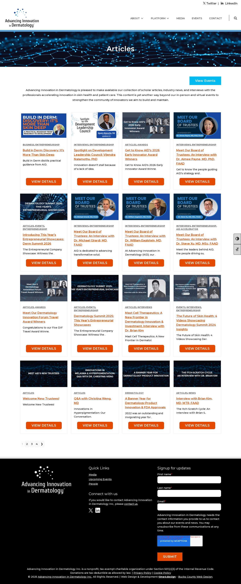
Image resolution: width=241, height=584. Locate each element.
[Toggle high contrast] (237, 239)
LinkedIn (231, 3)
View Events (205, 81)
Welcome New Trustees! (41, 398)
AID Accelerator (187, 229)
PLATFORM (158, 18)
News (192, 393)
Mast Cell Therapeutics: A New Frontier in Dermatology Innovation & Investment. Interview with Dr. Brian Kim (144, 321)
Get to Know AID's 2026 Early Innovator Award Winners (142, 155)
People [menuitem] (93, 483)
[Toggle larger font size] (237, 249)
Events (39, 226)
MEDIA (180, 18)
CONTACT (215, 18)
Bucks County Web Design (195, 576)
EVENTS (197, 18)
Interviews (81, 144)
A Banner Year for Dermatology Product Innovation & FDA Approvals (145, 403)
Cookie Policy (162, 572)
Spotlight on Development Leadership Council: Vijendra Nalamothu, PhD (94, 155)
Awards (142, 144)
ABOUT (135, 18)
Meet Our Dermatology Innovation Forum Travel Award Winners (40, 317)
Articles (130, 144)
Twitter (211, 3)
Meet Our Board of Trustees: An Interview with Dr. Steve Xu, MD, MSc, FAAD (197, 239)
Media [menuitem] (93, 474)
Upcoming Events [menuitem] (100, 479)
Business (28, 144)
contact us (131, 504)
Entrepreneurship (47, 144)
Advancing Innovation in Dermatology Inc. (65, 576)
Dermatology (134, 393)
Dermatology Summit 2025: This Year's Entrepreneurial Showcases (94, 320)
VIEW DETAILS (44, 182)
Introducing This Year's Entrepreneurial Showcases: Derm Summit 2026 (43, 239)
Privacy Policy (142, 572)
